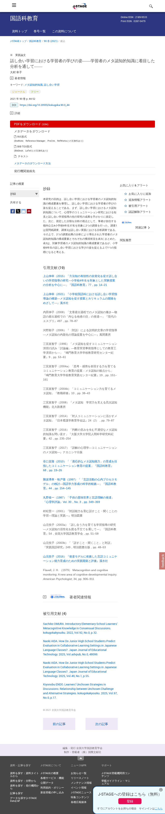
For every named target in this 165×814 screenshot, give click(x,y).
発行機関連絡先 (24, 171)
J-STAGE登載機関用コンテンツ (115, 774)
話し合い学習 (52, 84)
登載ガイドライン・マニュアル (115, 782)
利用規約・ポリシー (52, 787)
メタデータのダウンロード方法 (32, 163)
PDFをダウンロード (31, 124)
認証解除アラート (140, 212)
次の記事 (101, 724)
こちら (159, 808)
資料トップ (19, 31)
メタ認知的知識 (33, 84)
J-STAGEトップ (18, 41)
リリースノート (80, 778)
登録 (130, 801)
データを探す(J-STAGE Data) (23, 799)
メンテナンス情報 (81, 783)
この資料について (64, 31)
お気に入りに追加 (140, 194)
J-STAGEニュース (81, 792)
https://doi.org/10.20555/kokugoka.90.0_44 (44, 105)
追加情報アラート (140, 200)
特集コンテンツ (80, 797)
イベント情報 (79, 787)
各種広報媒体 (79, 802)
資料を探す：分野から (23, 781)
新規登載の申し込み (52, 792)
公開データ (47, 783)
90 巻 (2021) (51, 41)
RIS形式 (22, 136)
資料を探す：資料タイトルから (24, 774)
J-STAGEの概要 (49, 773)
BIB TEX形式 (24, 146)
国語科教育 (35, 41)
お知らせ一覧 (79, 773)
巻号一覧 (40, 31)
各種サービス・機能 (52, 778)
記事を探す (16, 793)
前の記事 (59, 724)
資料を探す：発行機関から (24, 787)
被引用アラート (138, 206)
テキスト (23, 156)
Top (80, 758)
